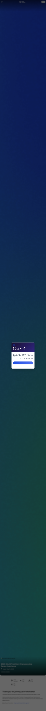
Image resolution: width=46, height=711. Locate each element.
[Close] (33, 344)
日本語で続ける (23, 366)
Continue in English (23, 362)
